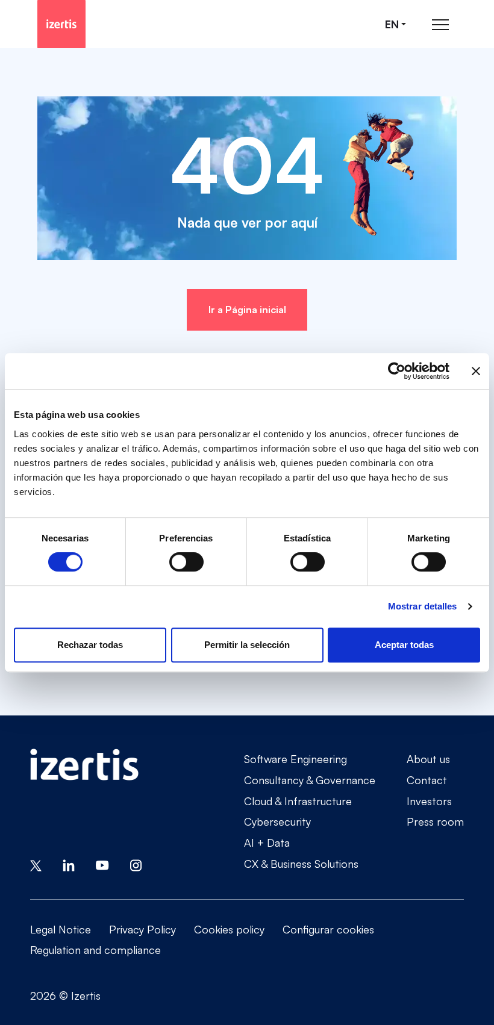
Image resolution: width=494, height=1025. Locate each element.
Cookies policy (229, 929)
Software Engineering (295, 758)
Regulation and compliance (95, 949)
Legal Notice (60, 929)
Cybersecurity (277, 821)
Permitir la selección (247, 645)
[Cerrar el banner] (476, 371)
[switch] (186, 562)
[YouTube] (102, 864)
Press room (435, 821)
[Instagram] (136, 864)
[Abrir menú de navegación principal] (440, 24)
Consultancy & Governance (309, 780)
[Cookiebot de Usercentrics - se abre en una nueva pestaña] (396, 371)
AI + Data (267, 842)
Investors (429, 801)
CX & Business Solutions (301, 863)
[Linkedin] (69, 864)
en (392, 24)
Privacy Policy (142, 929)
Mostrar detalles (422, 606)
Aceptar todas (404, 645)
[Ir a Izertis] (61, 24)
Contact (427, 780)
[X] (36, 864)
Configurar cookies (328, 929)
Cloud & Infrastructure (298, 801)
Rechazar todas (90, 645)
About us (428, 758)
